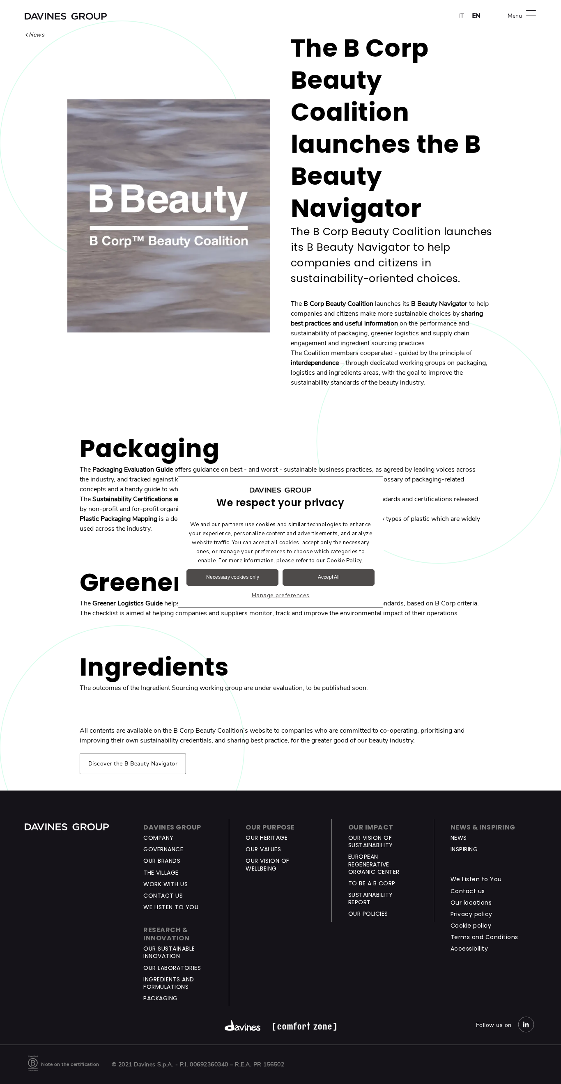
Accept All (329, 577)
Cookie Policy (344, 560)
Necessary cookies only (232, 577)
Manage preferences (281, 595)
